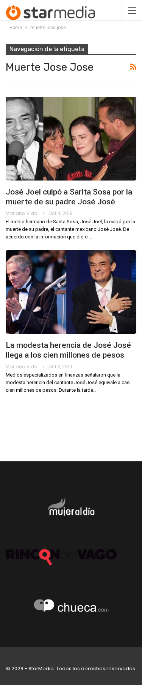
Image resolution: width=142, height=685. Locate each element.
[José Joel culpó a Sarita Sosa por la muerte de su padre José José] (71, 139)
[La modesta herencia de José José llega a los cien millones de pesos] (71, 292)
